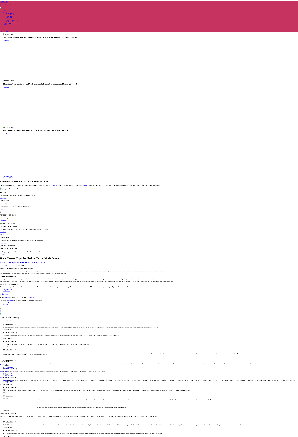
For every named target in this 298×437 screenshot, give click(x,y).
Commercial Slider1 (8, 175)
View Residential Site (9, 8)
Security (5, 12)
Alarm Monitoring (10, 16)
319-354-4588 (3, 377)
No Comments (6, 291)
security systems (53, 185)
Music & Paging (10, 20)
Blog (4, 27)
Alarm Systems (10, 13)
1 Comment (6, 304)
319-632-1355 (3, 371)
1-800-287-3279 (4, 2)
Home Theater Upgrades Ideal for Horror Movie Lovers (22, 262)
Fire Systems (9, 17)
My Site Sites (9, 300)
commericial (8, 297)
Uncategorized (31, 265)
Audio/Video (6, 19)
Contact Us (6, 26)
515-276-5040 (3, 364)
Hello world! (5, 294)
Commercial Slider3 (8, 177)
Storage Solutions (7, 23)
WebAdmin (8, 265)
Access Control (10, 15)
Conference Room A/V (12, 22)
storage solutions (85, 185)
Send (2, 413)
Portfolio (5, 24)
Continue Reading (7, 289)
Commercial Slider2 (8, 176)
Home (4, 10)
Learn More (6, 40)
